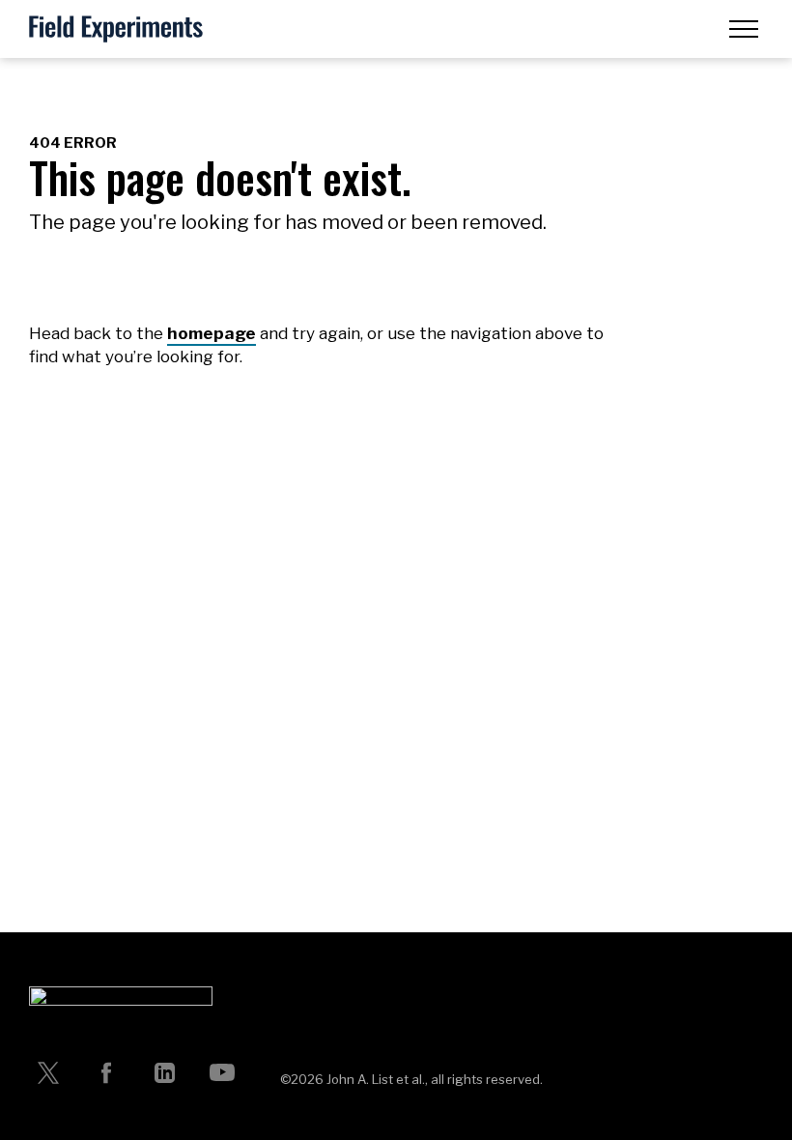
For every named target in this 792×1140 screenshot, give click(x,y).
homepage (211, 333)
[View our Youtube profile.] (222, 1072)
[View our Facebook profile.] (106, 1072)
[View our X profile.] (48, 1072)
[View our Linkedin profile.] (164, 1072)
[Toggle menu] (743, 29)
